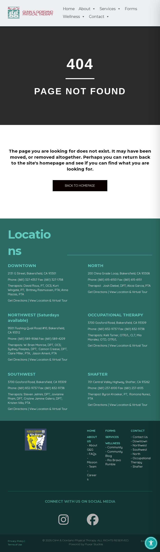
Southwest (140, 449)
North (136, 454)
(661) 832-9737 (108, 329)
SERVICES (112, 437)
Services (108, 8)
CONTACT (138, 431)
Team (92, 466)
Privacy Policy (16, 541)
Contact (96, 16)
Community (115, 447)
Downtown (140, 441)
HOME (91, 431)
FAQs (92, 454)
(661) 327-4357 (27, 279)
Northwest (140, 445)
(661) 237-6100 (107, 388)
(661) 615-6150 (107, 279)
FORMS (110, 431)
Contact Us (140, 437)
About (85, 8)
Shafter (138, 466)
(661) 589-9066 (28, 339)
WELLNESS (112, 443)
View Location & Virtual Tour (48, 300)
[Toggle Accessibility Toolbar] (151, 543)
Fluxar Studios (94, 544)
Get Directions (17, 300)
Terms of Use (15, 544)
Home (69, 8)
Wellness (71, 16)
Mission (92, 462)
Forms (131, 8)
